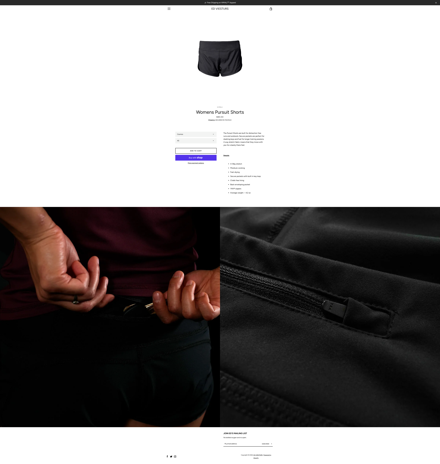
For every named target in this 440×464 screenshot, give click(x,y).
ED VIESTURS (220, 8)
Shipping (211, 120)
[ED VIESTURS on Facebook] (167, 456)
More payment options (196, 163)
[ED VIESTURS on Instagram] (175, 456)
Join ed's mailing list (235, 433)
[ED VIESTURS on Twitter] (171, 456)
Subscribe (266, 444)
